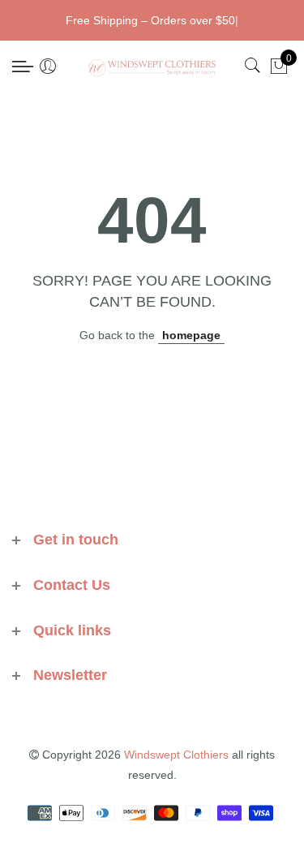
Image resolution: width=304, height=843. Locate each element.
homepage (191, 335)
